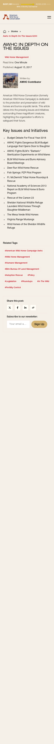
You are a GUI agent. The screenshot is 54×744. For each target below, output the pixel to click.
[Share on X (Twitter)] (10, 308)
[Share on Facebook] (18, 308)
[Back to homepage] (11, 17)
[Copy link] (33, 308)
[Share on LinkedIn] (25, 308)
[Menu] (49, 17)
